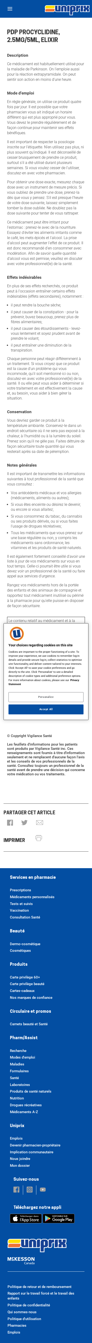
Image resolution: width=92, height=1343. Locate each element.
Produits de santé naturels (30, 1091)
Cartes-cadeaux (22, 991)
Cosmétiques (20, 950)
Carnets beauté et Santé (29, 1024)
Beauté (17, 931)
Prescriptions (20, 890)
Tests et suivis (21, 904)
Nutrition (17, 1098)
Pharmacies (17, 1325)
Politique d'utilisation (24, 1319)
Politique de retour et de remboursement (39, 1287)
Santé (14, 1078)
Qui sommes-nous (22, 1312)
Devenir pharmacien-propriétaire (35, 1145)
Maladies (17, 1064)
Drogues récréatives (26, 1105)
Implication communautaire (31, 1152)
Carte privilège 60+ (25, 977)
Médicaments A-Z (24, 1112)
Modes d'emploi (22, 1057)
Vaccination (19, 910)
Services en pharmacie (33, 878)
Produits (19, 965)
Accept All (46, 709)
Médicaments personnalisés (32, 897)
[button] (10, 823)
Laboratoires (20, 1085)
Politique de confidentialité (29, 1305)
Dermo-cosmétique (25, 944)
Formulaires (19, 1071)
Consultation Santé (25, 917)
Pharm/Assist (24, 1038)
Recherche (18, 1051)
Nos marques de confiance (31, 997)
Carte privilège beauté (27, 984)
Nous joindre (20, 1159)
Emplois (16, 1138)
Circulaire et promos (30, 1012)
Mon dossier (20, 1165)
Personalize (46, 697)
